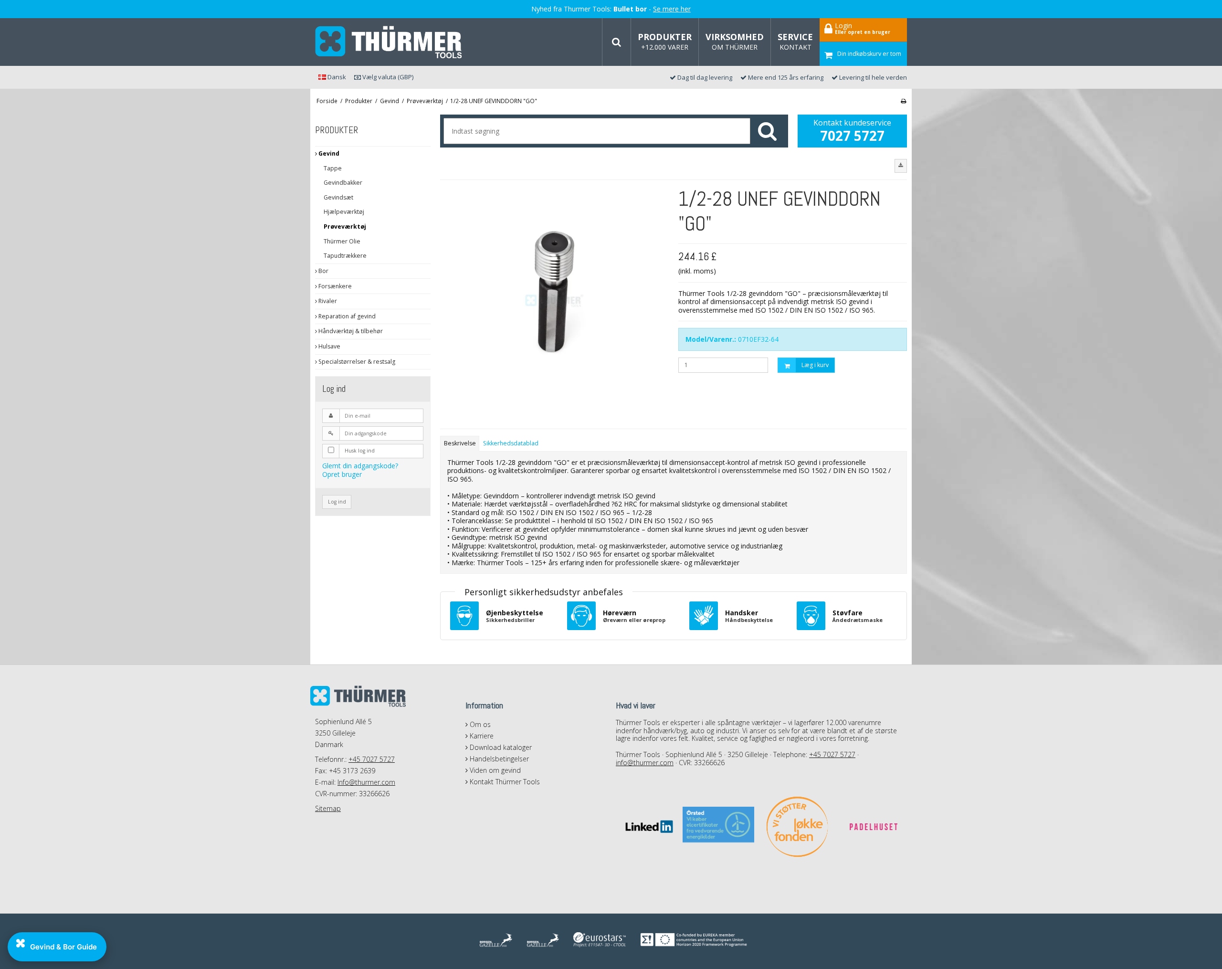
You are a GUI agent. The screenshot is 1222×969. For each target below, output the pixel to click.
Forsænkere (334, 286)
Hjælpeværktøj (344, 212)
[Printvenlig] (903, 101)
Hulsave (328, 346)
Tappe (333, 168)
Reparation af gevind (346, 316)
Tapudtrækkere (345, 256)
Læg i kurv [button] (815, 365)
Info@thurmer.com (366, 782)
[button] (901, 165)
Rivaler (327, 301)
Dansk (336, 77)
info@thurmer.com (645, 762)
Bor (322, 271)
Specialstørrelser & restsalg (356, 362)
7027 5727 (852, 135)
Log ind (337, 501)
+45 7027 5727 (371, 759)
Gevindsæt (338, 197)
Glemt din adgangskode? (360, 465)
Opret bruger (342, 474)
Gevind (328, 153)
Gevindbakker (343, 183)
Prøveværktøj (345, 226)
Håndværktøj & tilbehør (350, 331)
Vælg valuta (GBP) (387, 77)
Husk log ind (360, 450)
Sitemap (328, 808)
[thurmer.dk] (389, 42)
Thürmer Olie (342, 241)
